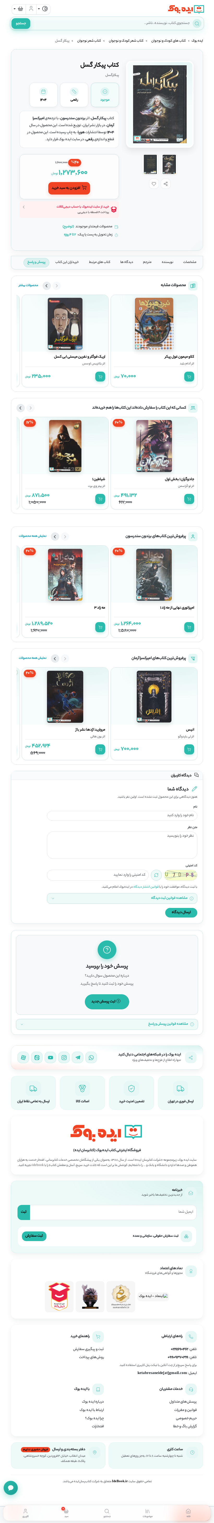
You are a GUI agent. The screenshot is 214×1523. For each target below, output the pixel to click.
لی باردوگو (184, 736)
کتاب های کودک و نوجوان (168, 41)
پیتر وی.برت (95, 486)
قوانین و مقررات (185, 1410)
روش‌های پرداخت (91, 1357)
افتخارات (98, 1427)
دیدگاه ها (126, 262)
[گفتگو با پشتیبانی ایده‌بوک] (11, 1488)
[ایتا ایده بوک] (37, 1057)
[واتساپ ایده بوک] (91, 1057)
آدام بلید (185, 363)
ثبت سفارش (34, 1236)
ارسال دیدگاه (181, 912)
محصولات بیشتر (28, 285)
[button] (166, 184)
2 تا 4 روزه (70, 234)
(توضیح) (68, 226)
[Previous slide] (56, 286)
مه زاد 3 (99, 608)
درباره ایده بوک (93, 1402)
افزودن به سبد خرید (66, 188)
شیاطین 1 (98, 479)
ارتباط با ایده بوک (92, 1410)
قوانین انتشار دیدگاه (146, 887)
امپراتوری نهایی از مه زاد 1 (177, 608)
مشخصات (190, 262)
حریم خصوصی (186, 1419)
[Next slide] (47, 286)
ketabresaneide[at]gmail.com (162, 1373)
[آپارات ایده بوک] (23, 1057)
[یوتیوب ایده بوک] (50, 1057)
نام (195, 807)
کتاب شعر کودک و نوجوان (126, 41)
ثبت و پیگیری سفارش (88, 1349)
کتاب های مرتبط (99, 262)
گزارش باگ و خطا (185, 1427)
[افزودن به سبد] (189, 377)
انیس (190, 730)
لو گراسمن (184, 486)
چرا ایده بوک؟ (94, 1419)
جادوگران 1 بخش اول (179, 479)
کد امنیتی (191, 865)
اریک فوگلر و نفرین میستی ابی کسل (79, 357)
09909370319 (178, 1357)
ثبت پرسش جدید (103, 1002)
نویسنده (167, 262)
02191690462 (179, 1349)
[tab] (188, 1512)
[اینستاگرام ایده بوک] (64, 1057)
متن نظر (192, 827)
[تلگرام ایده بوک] (77, 1057)
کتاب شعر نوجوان (89, 41)
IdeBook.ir (120, 1481)
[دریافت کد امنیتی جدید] (156, 875)
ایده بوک (197, 41)
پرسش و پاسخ (36, 262)
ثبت (24, 1212)
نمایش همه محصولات (32, 536)
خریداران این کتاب (67, 262)
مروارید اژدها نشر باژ (90, 730)
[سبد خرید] (19, 9)
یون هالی (96, 736)
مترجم (147, 262)
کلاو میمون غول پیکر (179, 357)
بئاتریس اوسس (92, 363)
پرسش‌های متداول (183, 1402)
